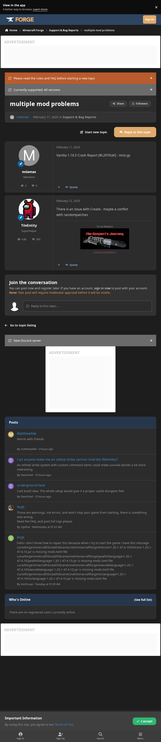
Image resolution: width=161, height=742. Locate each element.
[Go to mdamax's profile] (12, 117)
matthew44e (28, 449)
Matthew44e (26, 433)
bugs (20, 507)
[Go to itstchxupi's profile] (11, 538)
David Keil (27, 475)
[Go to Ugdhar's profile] (11, 508)
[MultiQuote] (59, 187)
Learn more (8, 7)
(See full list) (143, 600)
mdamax (23, 117)
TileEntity (29, 225)
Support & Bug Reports (79, 117)
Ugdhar (25, 527)
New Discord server (27, 341)
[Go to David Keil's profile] (11, 460)
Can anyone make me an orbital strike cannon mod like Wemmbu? (67, 459)
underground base (31, 485)
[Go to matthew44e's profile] (11, 434)
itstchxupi (27, 584)
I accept (146, 721)
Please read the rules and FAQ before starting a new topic (54, 78)
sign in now (102, 288)
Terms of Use (64, 724)
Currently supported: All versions (37, 90)
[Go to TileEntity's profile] (29, 209)
